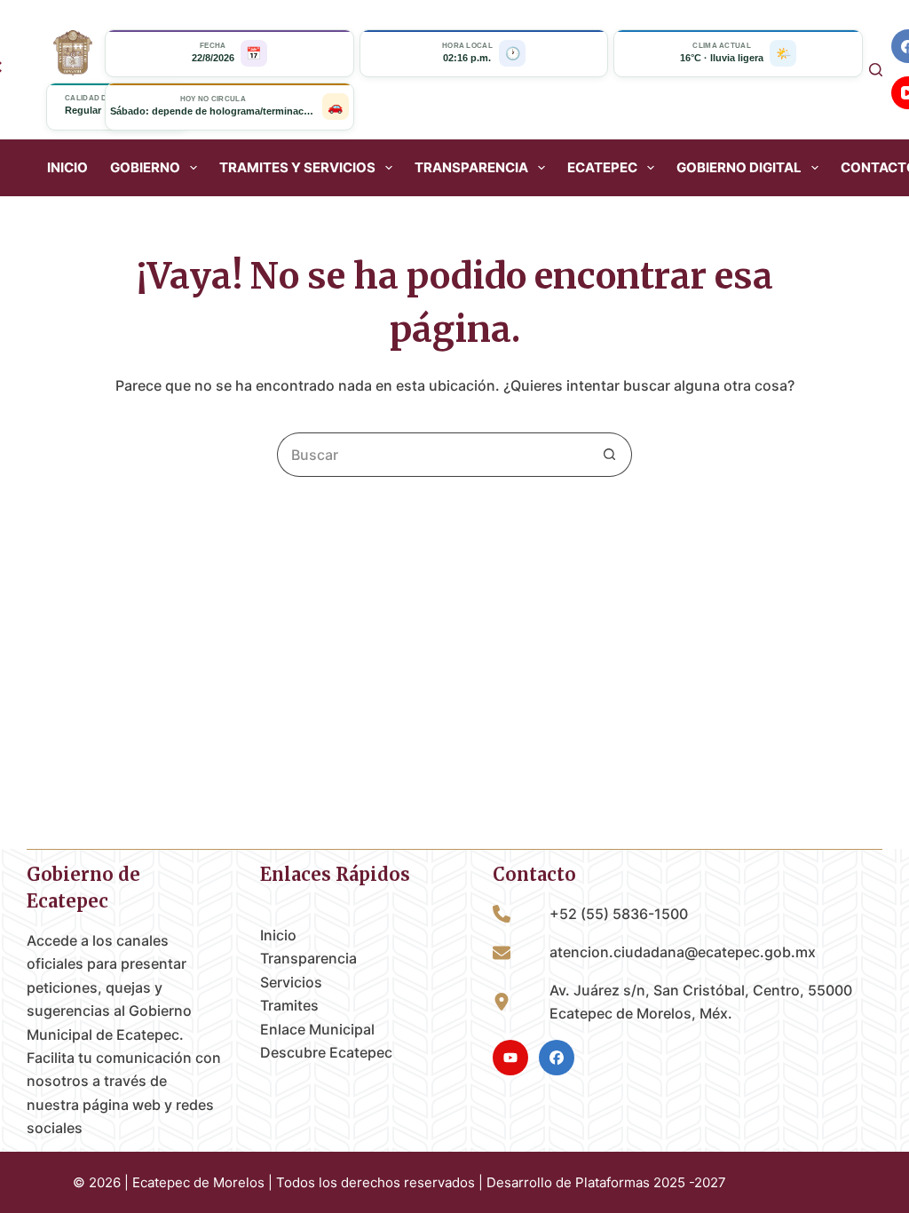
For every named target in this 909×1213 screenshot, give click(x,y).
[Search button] (610, 454)
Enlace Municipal (317, 1029)
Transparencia (308, 958)
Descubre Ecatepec (326, 1052)
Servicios (291, 982)
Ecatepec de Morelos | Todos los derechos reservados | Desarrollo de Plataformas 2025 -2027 (429, 1182)
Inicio (67, 168)
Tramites (289, 1005)
